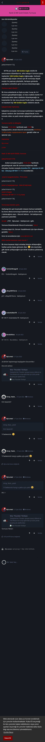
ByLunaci (5, 143)
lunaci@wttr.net (27, 236)
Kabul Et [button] (8, 738)
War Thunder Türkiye (19, 370)
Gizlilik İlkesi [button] (8, 732)
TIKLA (35, 225)
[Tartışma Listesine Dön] (2, 2)
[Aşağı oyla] (35, 256)
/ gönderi (21, 2)
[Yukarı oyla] (30, 256)
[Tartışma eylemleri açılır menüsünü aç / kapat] (43, 2)
